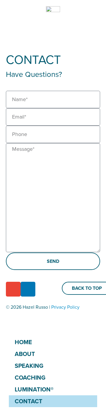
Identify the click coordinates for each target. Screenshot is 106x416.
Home (23, 342)
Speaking (29, 365)
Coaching (30, 377)
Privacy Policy (65, 307)
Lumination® (34, 389)
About (25, 353)
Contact (28, 401)
